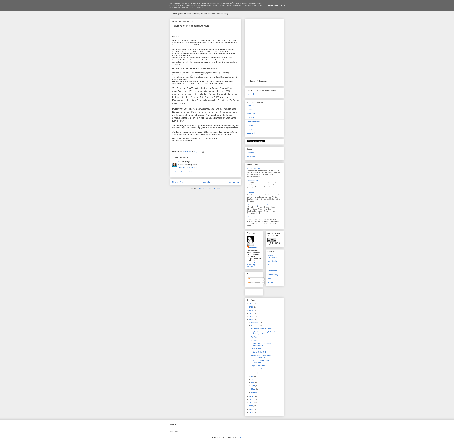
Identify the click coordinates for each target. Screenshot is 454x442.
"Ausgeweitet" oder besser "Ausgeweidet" (261, 344)
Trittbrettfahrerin (253, 217)
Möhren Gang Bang (254, 168)
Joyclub (249, 110)
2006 (251, 412)
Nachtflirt (254, 340)
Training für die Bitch (258, 352)
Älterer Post (234, 182)
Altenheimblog (272, 275)
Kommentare (255, 282)
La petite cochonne (258, 366)
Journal (249, 129)
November (255, 326)
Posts (252, 279)
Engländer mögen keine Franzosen (260, 361)
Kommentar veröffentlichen (184, 172)
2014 (251, 396)
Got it (283, 5)
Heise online (251, 117)
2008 (251, 409)
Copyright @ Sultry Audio (258, 81)
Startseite (206, 182)
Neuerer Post (177, 182)
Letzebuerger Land (254, 121)
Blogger (239, 437)
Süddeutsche (252, 114)
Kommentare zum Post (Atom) (209, 188)
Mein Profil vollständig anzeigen (251, 265)
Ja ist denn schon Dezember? (262, 329)
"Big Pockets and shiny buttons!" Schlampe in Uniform (263, 333)
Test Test (254, 337)
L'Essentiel (251, 133)
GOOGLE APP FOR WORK (272, 256)
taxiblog (270, 282)
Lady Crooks (272, 261)
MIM (269, 278)
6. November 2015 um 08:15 (187, 167)
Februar (254, 392)
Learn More (273, 5)
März (253, 389)
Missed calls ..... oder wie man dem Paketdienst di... (262, 356)
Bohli (179, 162)
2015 (251, 320)
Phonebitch (253, 247)
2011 (251, 406)
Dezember (255, 323)
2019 (251, 307)
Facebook (250, 94)
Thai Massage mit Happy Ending (260, 205)
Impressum (251, 156)
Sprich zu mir (256, 349)
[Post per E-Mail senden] (202, 152)
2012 (251, 403)
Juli (252, 376)
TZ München (251, 106)
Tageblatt (250, 125)
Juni (253, 379)
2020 (251, 304)
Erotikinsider (272, 271)
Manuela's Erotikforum (271, 266)
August (254, 373)
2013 (251, 399)
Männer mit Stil (252, 180)
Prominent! (251, 193)
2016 (251, 317)
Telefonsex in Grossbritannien (262, 369)
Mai (253, 382)
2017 (251, 313)
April (253, 386)
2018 (251, 310)
